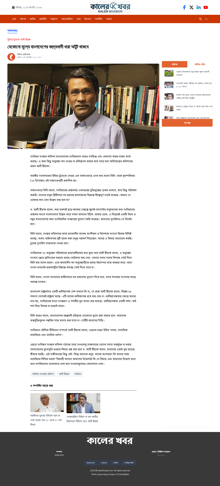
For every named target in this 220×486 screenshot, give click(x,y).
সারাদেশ (53, 19)
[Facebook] (184, 7)
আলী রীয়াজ (64, 374)
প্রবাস (109, 19)
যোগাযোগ (104, 463)
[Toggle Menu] (206, 19)
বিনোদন (87, 19)
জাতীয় (32, 19)
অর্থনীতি (98, 19)
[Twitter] (191, 7)
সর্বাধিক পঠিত (200, 64)
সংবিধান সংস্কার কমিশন (43, 374)
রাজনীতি (43, 19)
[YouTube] (205, 7)
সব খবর (187, 122)
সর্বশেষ (23, 19)
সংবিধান (77, 374)
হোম (14, 19)
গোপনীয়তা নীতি (129, 463)
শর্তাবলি (115, 463)
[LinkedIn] (198, 7)
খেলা (79, 19)
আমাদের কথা (90, 463)
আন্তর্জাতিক (67, 19)
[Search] (200, 19)
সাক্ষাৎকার (12, 30)
